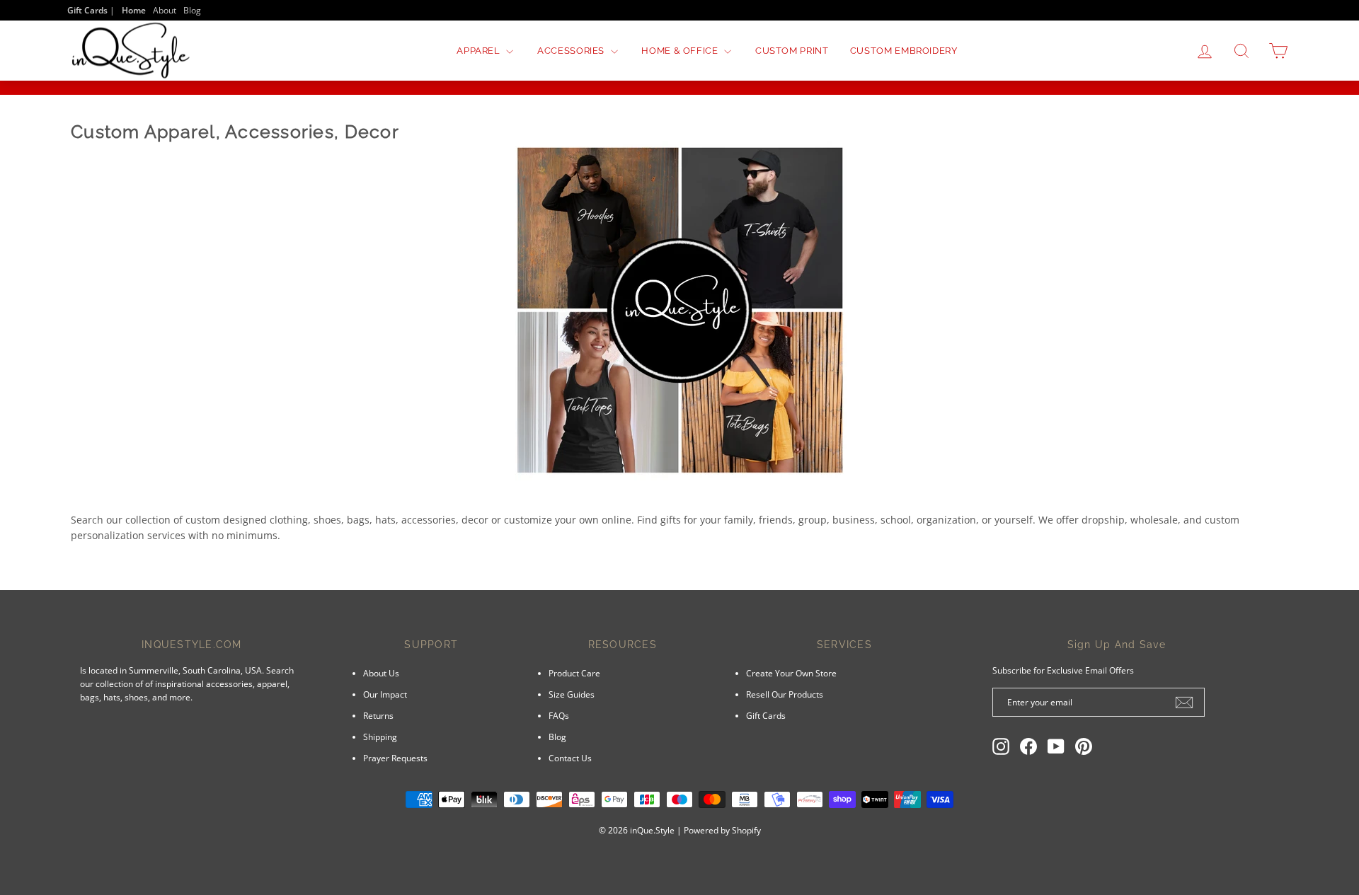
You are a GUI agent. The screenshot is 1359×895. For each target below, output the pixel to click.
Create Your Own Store (791, 673)
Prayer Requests (395, 757)
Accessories (572, 50)
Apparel (480, 50)
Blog (192, 10)
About (164, 10)
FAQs (559, 715)
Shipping (380, 736)
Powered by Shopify (722, 830)
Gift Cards (766, 715)
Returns (378, 715)
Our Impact (385, 694)
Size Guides (572, 694)
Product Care (574, 673)
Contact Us (570, 757)
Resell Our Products (784, 694)
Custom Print (792, 50)
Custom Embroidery (904, 50)
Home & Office (681, 50)
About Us (381, 673)
